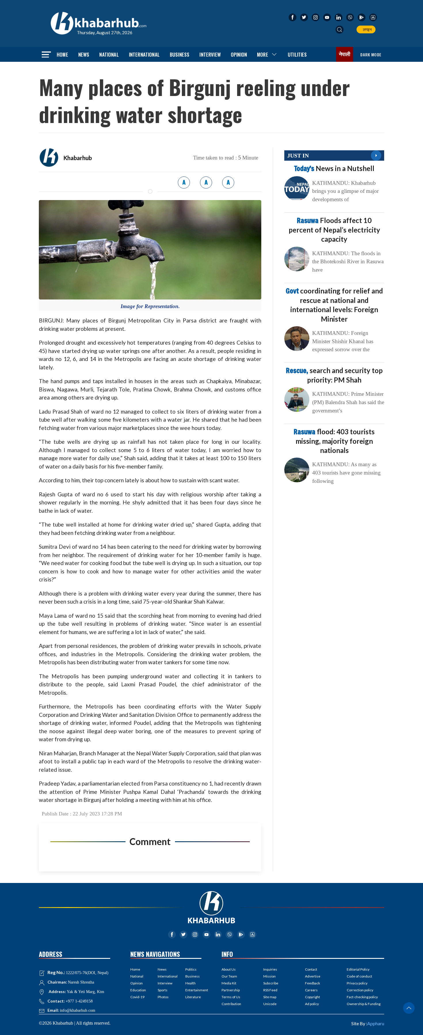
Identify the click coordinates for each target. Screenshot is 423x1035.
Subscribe (270, 983)
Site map (269, 997)
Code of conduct (359, 976)
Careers (311, 990)
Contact (311, 969)
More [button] (262, 54)
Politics (191, 969)
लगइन (366, 29)
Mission (269, 976)
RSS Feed (270, 990)
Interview (210, 54)
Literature (193, 997)
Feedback (312, 983)
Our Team (229, 976)
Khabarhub (77, 157)
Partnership (231, 990)
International (144, 54)
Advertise (312, 976)
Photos (163, 997)
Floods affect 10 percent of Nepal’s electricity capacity (334, 229)
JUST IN (298, 155)
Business (179, 54)
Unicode (270, 1004)
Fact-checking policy (362, 997)
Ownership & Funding (363, 1004)
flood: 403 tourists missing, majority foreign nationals (334, 440)
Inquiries (270, 969)
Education (138, 990)
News (83, 54)
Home (62, 54)
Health (190, 983)
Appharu (375, 1023)
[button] (340, 30)
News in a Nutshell (334, 168)
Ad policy (312, 1004)
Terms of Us (231, 997)
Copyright (312, 997)
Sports (162, 990)
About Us (229, 969)
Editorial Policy (358, 969)
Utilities (297, 54)
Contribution (231, 1004)
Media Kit (229, 983)
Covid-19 (137, 997)
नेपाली (344, 54)
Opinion (239, 54)
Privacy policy (357, 983)
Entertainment (193, 990)
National (109, 54)
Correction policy (360, 990)
